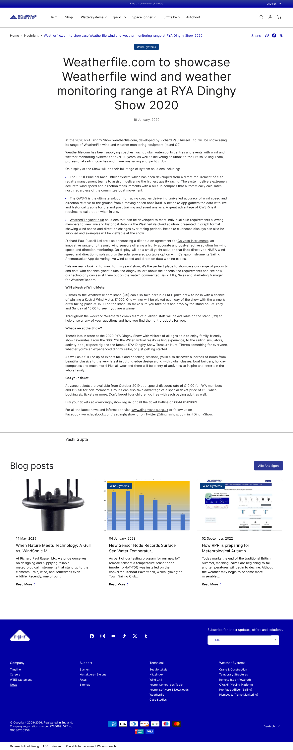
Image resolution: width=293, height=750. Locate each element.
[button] (93, 17)
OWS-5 (81, 198)
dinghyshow (169, 414)
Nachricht (31, 35)
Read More (24, 584)
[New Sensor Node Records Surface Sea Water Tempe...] (146, 505)
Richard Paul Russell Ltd (178, 140)
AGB (45, 746)
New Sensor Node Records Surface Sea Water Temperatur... (142, 548)
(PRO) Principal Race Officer (97, 177)
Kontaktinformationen (80, 746)
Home (14, 35)
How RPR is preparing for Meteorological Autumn (225, 548)
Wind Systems (146, 47)
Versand (57, 746)
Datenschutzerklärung (24, 746)
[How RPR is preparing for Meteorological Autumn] (239, 505)
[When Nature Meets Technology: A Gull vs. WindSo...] (53, 505)
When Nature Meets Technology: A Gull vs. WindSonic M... (53, 548)
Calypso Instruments (193, 241)
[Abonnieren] (274, 640)
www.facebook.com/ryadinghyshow (108, 414)
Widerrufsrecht (107, 746)
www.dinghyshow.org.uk (113, 402)
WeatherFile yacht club (87, 220)
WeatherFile (147, 224)
